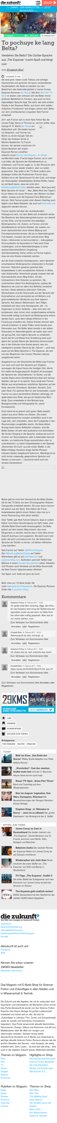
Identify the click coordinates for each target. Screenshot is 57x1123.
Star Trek (33, 1093)
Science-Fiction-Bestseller (41, 1061)
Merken (11, 724)
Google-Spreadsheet (29, 562)
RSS (3, 952)
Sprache (31, 744)
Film (3, 1061)
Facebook (5, 949)
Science (4, 1074)
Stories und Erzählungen (41, 1068)
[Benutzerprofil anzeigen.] (5, 604)
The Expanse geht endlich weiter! (34, 891)
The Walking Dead (38, 1096)
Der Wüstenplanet (38, 1112)
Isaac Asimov (35, 1099)
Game (4, 1068)
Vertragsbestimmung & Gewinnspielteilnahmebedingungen (18, 931)
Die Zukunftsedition (38, 1064)
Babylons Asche (24, 848)
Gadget (4, 1071)
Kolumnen (5, 1077)
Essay (4, 1093)
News (3, 1089)
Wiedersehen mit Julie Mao (31, 860)
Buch (3, 1058)
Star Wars (34, 1089)
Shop (47, 3)
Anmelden (16, 626)
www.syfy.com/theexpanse (19, 586)
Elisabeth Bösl (15, 70)
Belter (20, 744)
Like (9, 718)
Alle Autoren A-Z (37, 1071)
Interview (5, 1102)
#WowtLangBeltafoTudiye (14, 187)
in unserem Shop (20, 589)
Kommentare (14, 729)
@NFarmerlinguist (34, 550)
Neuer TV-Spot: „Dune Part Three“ (35, 781)
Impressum (6, 923)
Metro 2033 (35, 1109)
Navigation (39, 3)
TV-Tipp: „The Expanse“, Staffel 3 (34, 876)
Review (4, 1096)
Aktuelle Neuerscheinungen (42, 1058)
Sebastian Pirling (17, 602)
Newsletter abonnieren (11, 970)
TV (2, 1064)
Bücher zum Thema (17, 734)
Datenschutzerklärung (11, 926)
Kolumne (5, 1099)
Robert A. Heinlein (38, 1115)
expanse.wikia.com (11, 559)
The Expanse (8, 744)
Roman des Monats (26, 155)
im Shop (25, 92)
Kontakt (4, 936)
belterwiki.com (48, 203)
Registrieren (34, 626)
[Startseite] (10, 3)
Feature (4, 1106)
